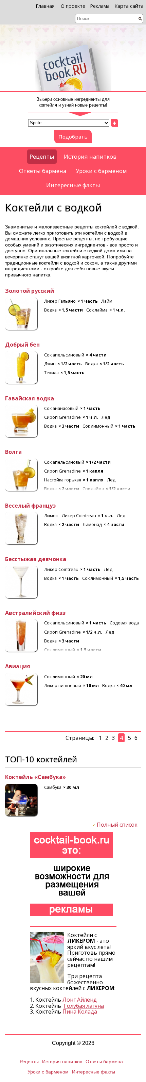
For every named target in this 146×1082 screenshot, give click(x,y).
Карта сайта (129, 6)
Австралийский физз (35, 613)
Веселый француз (30, 506)
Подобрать (73, 136)
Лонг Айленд (79, 999)
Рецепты (42, 156)
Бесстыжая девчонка (35, 559)
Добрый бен (22, 345)
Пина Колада (79, 1011)
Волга (13, 452)
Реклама (100, 6)
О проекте (73, 6)
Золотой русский (29, 291)
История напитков (90, 156)
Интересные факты (73, 185)
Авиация (17, 667)
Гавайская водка (29, 399)
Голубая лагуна (84, 1005)
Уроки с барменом (101, 171)
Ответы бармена (42, 171)
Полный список (117, 825)
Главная (45, 6)
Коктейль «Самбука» (35, 777)
